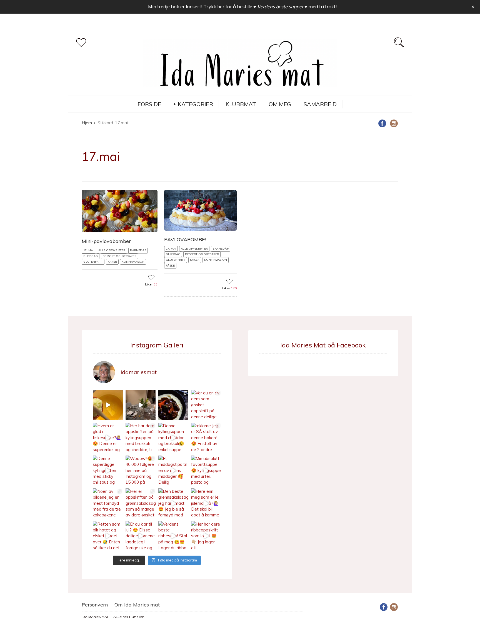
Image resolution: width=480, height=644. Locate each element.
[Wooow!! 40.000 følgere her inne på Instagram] (141, 471)
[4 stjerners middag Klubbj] (141, 405)
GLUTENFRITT (93, 261)
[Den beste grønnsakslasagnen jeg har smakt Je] (173, 503)
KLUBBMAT (241, 104)
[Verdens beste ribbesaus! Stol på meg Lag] (173, 536)
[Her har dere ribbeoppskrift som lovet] (206, 536)
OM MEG (280, 104)
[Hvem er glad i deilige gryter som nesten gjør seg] (173, 405)
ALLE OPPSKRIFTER (111, 250)
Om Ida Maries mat (137, 604)
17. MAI (88, 250)
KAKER (112, 261)
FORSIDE (149, 104)
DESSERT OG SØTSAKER (119, 256)
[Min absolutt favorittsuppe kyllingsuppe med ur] (206, 471)
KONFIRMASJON (133, 261)
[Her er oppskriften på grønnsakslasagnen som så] (141, 503)
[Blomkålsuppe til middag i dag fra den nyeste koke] (108, 405)
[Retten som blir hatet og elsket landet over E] (108, 536)
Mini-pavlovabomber (106, 241)
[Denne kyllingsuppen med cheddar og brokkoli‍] (173, 438)
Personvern (95, 604)
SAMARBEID (320, 104)
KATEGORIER (195, 104)
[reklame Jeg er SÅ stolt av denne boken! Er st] (206, 438)
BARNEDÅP (138, 250)
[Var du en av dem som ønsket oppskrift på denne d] (206, 405)
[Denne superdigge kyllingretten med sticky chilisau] (108, 471)
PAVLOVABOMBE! (185, 239)
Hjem (87, 122)
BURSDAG (90, 256)
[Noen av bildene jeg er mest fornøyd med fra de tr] (108, 503)
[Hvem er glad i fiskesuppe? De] (108, 438)
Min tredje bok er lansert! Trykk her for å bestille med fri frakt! (242, 6)
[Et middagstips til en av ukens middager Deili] (173, 471)
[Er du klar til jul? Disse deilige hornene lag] (141, 536)
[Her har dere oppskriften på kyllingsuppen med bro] (141, 438)
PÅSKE (170, 265)
